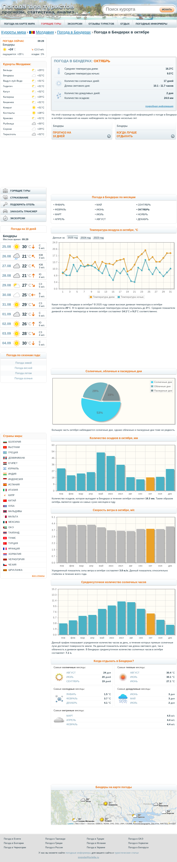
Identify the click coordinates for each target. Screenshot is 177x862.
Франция (14, 548)
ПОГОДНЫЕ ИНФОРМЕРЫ (151, 23)
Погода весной (23, 367)
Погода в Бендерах (74, 32)
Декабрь (71, 702)
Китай (12, 500)
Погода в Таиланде (55, 839)
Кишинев (8, 102)
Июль (69, 677)
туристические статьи (126, 852)
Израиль (13, 468)
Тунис (12, 538)
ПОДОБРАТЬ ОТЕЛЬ (22, 204)
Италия (13, 490)
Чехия (12, 564)
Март (69, 715)
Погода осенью (23, 378)
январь (60, 204)
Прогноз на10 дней (62, 134)
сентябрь (144, 204)
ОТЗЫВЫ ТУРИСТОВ (101, 23)
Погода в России (54, 847)
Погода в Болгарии (14, 843)
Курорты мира (13, 32)
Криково (8, 118)
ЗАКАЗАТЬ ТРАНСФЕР (23, 211)
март (58, 214)
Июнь (134, 681)
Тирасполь (9, 134)
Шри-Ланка (15, 570)
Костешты (9, 112)
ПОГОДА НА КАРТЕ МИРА (19, 23)
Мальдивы (15, 511)
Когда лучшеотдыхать (127, 134)
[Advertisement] (114, 45)
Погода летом (23, 373)
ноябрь (143, 214)
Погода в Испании (96, 843)
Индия (12, 474)
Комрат (7, 107)
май (99, 204)
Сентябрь (72, 681)
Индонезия (15, 479)
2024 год (86, 237)
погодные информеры (78, 852)
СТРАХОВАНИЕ (19, 197)
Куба (11, 506)
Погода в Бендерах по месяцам (114, 197)
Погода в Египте (12, 839)
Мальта (13, 516)
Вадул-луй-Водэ (12, 80)
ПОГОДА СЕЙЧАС (13, 41)
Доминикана (16, 458)
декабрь (143, 219)
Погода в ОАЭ (135, 839)
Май (133, 698)
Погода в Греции (53, 843)
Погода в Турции (95, 839)
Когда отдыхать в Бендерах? (114, 661)
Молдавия (45, 32)
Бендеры (8, 75)
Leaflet (70, 823)
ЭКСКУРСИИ (74, 23)
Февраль (71, 698)
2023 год (99, 237)
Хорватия (14, 554)
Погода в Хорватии (138, 843)
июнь (100, 209)
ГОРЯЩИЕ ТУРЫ (51, 23)
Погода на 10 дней (23, 228)
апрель (59, 219)
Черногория (16, 559)
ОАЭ (10, 527)
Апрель (71, 720)
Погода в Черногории (15, 847)
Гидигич (7, 86)
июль (100, 214)
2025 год (73, 237)
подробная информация (159, 106)
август (101, 219)
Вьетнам (14, 447)
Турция (13, 543)
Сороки (7, 128)
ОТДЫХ (124, 23)
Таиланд (13, 532)
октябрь (144, 209)
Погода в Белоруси (138, 847)
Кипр (11, 495)
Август (71, 672)
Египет (12, 463)
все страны (38, 575)
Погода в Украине (96, 847)
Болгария (14, 442)
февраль (60, 209)
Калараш (8, 96)
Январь (71, 694)
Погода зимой (23, 362)
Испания (14, 484)
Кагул (6, 91)
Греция (13, 452)
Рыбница (8, 123)
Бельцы (7, 70)
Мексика (14, 522)
